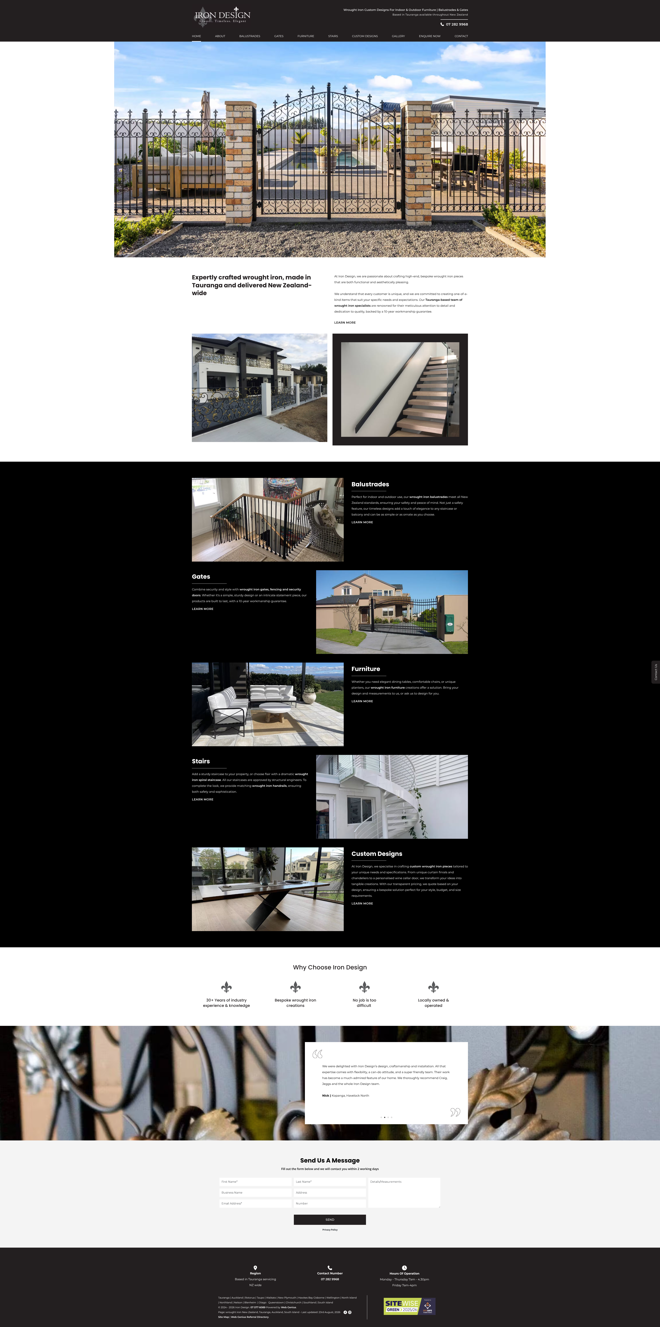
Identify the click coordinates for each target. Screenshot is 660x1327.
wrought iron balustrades (428, 497)
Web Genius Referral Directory (249, 1317)
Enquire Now (430, 36)
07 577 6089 (257, 1307)
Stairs (333, 36)
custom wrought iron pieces (431, 866)
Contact (461, 36)
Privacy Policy (330, 1229)
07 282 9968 (457, 24)
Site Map (223, 1317)
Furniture (306, 36)
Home (196, 36)
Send (330, 1219)
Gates (278, 36)
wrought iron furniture (388, 687)
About (220, 36)
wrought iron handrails (269, 786)
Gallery (398, 36)
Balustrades (249, 36)
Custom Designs (365, 36)
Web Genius (288, 1307)
